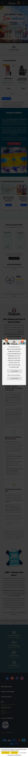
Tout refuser (14, 752)
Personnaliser (23, 752)
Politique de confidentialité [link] (14, 755)
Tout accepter (5, 752)
